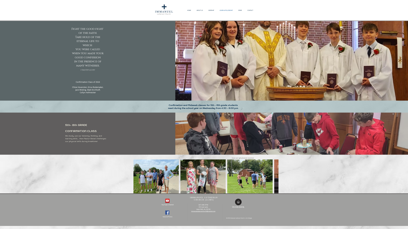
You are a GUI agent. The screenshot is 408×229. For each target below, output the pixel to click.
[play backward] (136, 176)
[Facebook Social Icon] (167, 212)
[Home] (238, 202)
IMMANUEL (164, 11)
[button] (156, 176)
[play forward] (275, 176)
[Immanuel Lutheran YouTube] (167, 201)
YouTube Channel (168, 205)
